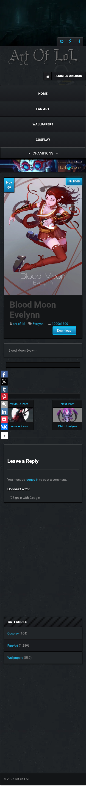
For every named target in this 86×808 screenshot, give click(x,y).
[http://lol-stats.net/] (43, 166)
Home (42, 93)
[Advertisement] (43, 379)
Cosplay (43, 139)
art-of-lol (19, 323)
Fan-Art (12, 645)
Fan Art (43, 109)
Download (64, 330)
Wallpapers (43, 124)
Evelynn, (38, 323)
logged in (32, 479)
